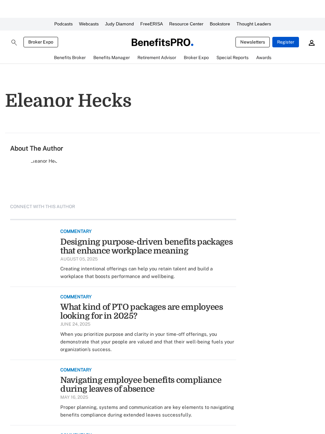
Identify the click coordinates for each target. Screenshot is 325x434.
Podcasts (63, 23)
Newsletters (252, 41)
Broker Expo (40, 41)
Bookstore (220, 23)
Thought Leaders (253, 23)
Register (285, 41)
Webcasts (89, 23)
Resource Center (186, 23)
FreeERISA (151, 23)
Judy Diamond (119, 23)
